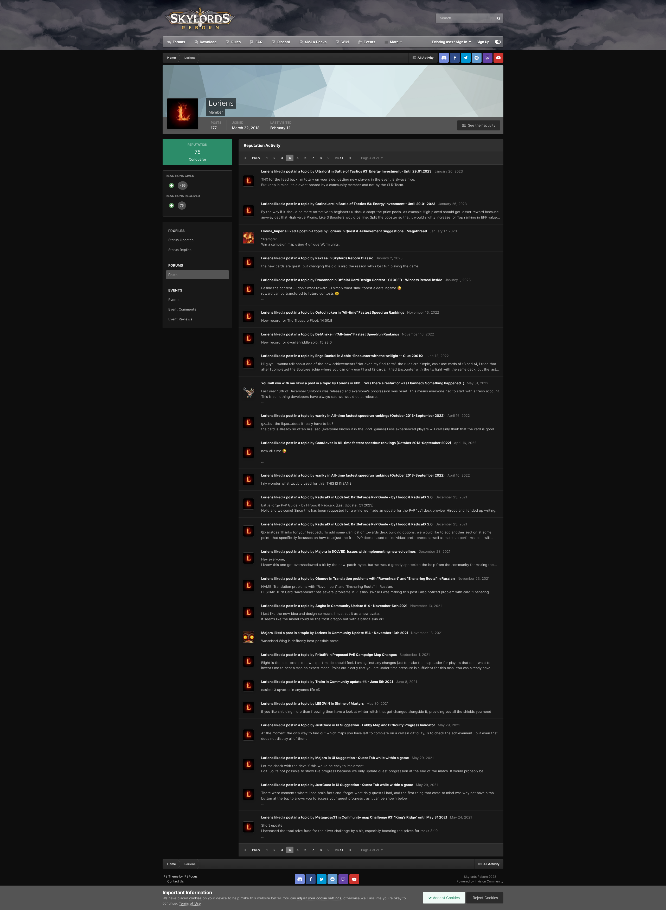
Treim (320, 682)
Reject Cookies (485, 897)
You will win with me (278, 383)
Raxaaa (321, 258)
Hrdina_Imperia (274, 231)
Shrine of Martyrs (349, 703)
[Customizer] (497, 41)
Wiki (345, 42)
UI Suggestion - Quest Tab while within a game (370, 758)
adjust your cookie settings (319, 898)
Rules (235, 42)
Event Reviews (180, 319)
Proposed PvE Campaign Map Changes (364, 654)
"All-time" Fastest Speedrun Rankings (373, 312)
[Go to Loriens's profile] (248, 181)
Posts (172, 275)
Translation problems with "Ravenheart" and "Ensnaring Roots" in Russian (394, 578)
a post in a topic (296, 171)
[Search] (498, 18)
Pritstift (321, 654)
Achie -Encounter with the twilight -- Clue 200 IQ (382, 356)
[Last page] (350, 158)
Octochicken (326, 312)
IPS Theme (170, 876)
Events (369, 42)
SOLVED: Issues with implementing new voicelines (374, 551)
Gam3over (324, 443)
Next (339, 158)
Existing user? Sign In (450, 42)
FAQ (258, 42)
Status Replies (179, 250)
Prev (256, 158)
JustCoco (323, 725)
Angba (320, 606)
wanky (320, 415)
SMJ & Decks (315, 42)
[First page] (245, 158)
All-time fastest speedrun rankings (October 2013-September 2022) (388, 415)
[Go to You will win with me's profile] (248, 392)
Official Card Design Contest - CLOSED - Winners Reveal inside (389, 280)
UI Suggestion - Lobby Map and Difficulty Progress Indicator (385, 725)
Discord (283, 42)
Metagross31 (326, 817)
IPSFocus (190, 876)
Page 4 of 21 (371, 158)
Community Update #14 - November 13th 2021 (369, 606)
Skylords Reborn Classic (352, 258)
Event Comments (182, 309)
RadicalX (322, 497)
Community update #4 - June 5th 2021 (361, 682)
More (394, 42)
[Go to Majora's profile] (248, 637)
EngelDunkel (325, 356)
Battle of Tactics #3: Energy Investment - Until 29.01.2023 (383, 171)
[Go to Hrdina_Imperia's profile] (248, 237)
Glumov (321, 578)
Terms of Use (190, 903)
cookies (195, 898)
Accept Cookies (446, 897)
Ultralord (322, 171)
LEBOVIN (322, 703)
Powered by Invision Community (480, 881)
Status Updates (476, 18)
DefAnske (323, 334)
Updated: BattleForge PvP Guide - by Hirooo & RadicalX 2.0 (384, 497)
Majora (321, 551)
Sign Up (483, 42)
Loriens (267, 171)
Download (207, 42)
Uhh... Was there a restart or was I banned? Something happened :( (409, 383)
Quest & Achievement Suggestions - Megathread (386, 231)
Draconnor (324, 280)
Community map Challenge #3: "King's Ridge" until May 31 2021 (394, 817)
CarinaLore (324, 204)
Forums (178, 42)
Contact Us (175, 881)
